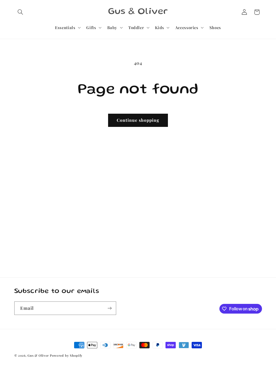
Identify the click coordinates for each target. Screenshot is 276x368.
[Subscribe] (109, 308)
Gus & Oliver (38, 355)
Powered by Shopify (66, 355)
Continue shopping (138, 120)
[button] (20, 12)
